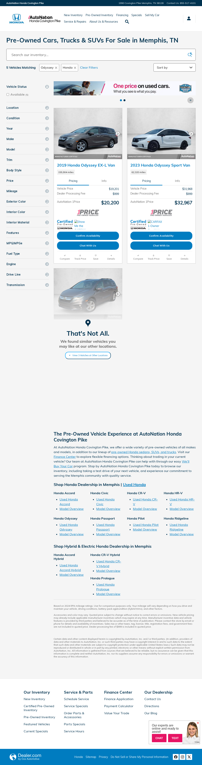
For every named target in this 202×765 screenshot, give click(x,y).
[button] (88, 172)
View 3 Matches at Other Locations (90, 355)
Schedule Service (76, 699)
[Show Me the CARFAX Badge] (81, 224)
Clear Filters (89, 67)
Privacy (103, 757)
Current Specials (36, 731)
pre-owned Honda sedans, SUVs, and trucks (143, 452)
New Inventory (73, 15)
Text (175, 738)
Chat (159, 738)
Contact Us (152, 699)
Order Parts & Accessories (74, 715)
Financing (122, 15)
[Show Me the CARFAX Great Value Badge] (64, 384)
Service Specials (76, 706)
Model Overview (72, 509)
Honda (68, 67)
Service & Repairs (75, 21)
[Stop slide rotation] (191, 100)
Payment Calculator (118, 706)
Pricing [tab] (73, 181)
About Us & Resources (103, 21)
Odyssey (47, 67)
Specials (136, 15)
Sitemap (91, 757)
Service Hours (74, 731)
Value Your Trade (116, 713)
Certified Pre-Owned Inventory (39, 708)
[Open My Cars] (187, 19)
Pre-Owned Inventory (99, 15)
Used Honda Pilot (146, 525)
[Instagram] (182, 757)
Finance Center (65, 457)
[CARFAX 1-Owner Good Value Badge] (155, 224)
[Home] (16, 19)
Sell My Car (152, 15)
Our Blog (150, 713)
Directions (151, 706)
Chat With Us (88, 245)
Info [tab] (104, 181)
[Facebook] (176, 757)
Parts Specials (74, 724)
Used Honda (134, 484)
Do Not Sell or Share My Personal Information (139, 757)
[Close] (198, 723)
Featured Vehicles (37, 724)
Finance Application (118, 699)
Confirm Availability (88, 235)
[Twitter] (189, 757)
